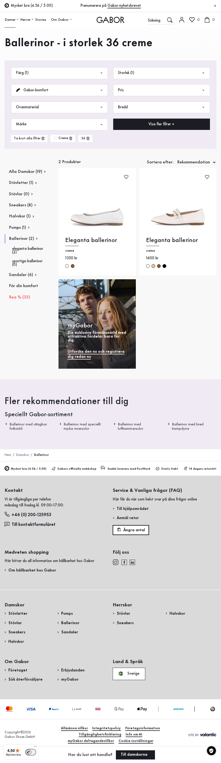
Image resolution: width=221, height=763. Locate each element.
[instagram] (116, 562)
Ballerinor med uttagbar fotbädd (28, 426)
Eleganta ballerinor (91, 240)
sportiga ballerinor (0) (27, 263)
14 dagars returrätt (202, 469)
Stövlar (15, 623)
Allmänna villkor (74, 728)
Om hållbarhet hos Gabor (32, 570)
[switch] (30, 752)
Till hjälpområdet (133, 509)
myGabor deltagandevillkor (91, 741)
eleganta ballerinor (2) (27, 250)
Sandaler (69, 632)
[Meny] (35, 747)
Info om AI (134, 734)
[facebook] (124, 562)
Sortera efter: (160, 162)
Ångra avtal (133, 530)
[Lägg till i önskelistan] (126, 176)
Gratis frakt (169, 469)
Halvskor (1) (20, 216)
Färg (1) (22, 73)
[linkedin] (132, 562)
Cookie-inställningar (136, 741)
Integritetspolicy (106, 728)
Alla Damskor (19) (25, 172)
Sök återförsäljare (25, 679)
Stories (40, 19)
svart (164, 266)
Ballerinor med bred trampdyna (187, 426)
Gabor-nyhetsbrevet (124, 6)
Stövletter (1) (21, 183)
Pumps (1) (17, 228)
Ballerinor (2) (21, 239)
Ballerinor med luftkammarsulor (130, 426)
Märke (21, 124)
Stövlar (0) (19, 194)
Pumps (67, 614)
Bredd (123, 107)
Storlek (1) (126, 73)
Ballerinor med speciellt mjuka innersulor (82, 426)
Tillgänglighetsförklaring (100, 734)
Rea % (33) (19, 297)
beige (153, 266)
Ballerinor (70, 623)
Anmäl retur (128, 518)
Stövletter (17, 614)
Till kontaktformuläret (34, 525)
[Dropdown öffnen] (18, 19)
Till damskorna (135, 755)
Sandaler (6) (21, 275)
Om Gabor (60, 19)
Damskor (22, 454)
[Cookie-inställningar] (211, 750)
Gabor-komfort (35, 90)
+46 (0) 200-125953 (31, 515)
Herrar (25, 19)
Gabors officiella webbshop (76, 469)
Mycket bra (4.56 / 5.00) (28, 469)
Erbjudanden (73, 670)
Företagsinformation (142, 728)
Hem (8, 454)
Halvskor (16, 642)
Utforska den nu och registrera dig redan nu (96, 354)
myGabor (70, 679)
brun (72, 266)
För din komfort (23, 286)
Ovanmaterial (27, 107)
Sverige (132, 673)
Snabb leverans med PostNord (129, 469)
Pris (121, 90)
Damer (10, 19)
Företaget (17, 670)
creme (67, 266)
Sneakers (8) (21, 205)
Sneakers (16, 632)
